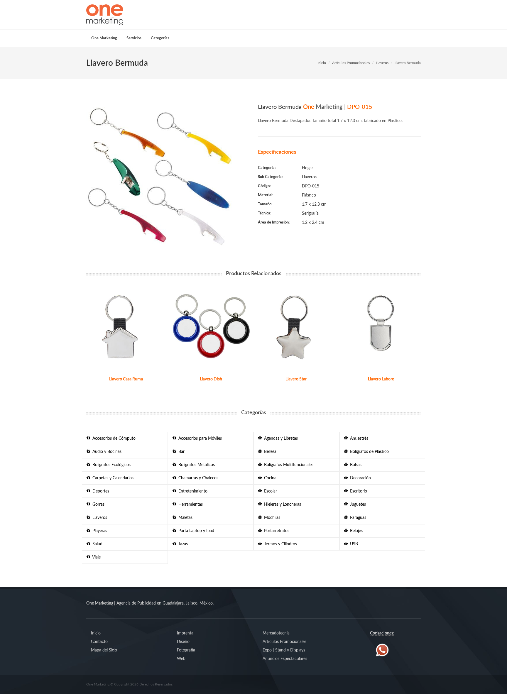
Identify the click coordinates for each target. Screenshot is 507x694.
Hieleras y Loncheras (281, 504)
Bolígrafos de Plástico (368, 452)
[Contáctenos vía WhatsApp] (382, 650)
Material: (265, 195)
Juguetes (357, 504)
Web (181, 659)
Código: (264, 186)
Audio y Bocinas (105, 452)
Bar (180, 452)
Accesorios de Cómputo (113, 438)
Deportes (99, 491)
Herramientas (189, 504)
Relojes (355, 531)
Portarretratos (275, 531)
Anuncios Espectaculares (285, 659)
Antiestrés (358, 438)
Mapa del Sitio (104, 650)
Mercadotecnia (276, 633)
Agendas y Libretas (280, 438)
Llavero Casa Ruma (126, 379)
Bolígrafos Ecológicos (110, 465)
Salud (96, 544)
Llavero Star (296, 379)
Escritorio (357, 491)
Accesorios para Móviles (199, 438)
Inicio (321, 63)
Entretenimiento (191, 491)
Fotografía (186, 650)
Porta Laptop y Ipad (195, 531)
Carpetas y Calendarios (111, 478)
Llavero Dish (211, 379)
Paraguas (357, 518)
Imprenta (185, 633)
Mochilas (271, 518)
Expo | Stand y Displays (284, 650)
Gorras (97, 504)
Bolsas (354, 465)
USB (353, 544)
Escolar (269, 491)
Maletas (184, 518)
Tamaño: (265, 204)
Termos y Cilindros (279, 544)
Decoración (359, 478)
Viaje (95, 557)
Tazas (182, 544)
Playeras (98, 531)
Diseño (183, 642)
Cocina (269, 478)
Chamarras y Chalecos (197, 478)
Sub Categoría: (270, 177)
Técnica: (264, 213)
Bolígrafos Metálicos (195, 465)
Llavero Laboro (381, 379)
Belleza (269, 452)
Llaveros (382, 63)
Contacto (99, 642)
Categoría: (267, 168)
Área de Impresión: (274, 222)
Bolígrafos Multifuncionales (287, 465)
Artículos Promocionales (351, 63)
